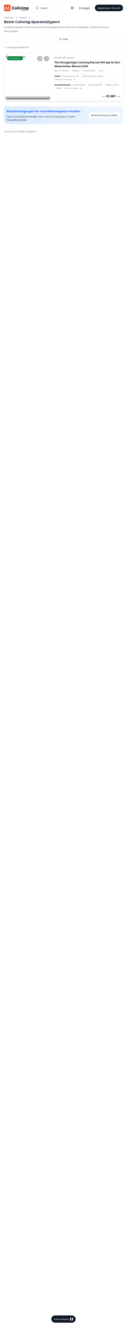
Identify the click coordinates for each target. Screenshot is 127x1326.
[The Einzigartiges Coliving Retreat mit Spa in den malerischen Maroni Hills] (27, 77)
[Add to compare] (39, 58)
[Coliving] (16, 8)
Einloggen (84, 8)
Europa (22, 17)
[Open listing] (87, 77)
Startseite (8, 17)
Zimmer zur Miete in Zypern (20, 131)
